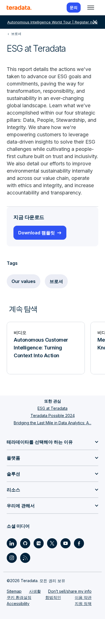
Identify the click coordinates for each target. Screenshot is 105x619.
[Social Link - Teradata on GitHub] (25, 543)
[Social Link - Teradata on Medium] (39, 543)
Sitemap (14, 591)
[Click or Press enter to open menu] (90, 7)
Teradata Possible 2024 (53, 415)
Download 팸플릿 (36, 232)
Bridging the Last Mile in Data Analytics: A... (52, 422)
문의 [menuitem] (74, 7)
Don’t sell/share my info (70, 591)
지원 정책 (83, 603)
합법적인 (53, 597)
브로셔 (56, 281)
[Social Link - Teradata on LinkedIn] (12, 543)
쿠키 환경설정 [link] (19, 597)
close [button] (95, 22)
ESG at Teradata (52, 408)
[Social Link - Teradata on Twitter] (52, 543)
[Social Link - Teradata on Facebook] (79, 543)
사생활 (35, 591)
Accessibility (18, 603)
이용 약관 (83, 597)
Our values (23, 281)
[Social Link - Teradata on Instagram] (12, 558)
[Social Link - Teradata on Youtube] (65, 543)
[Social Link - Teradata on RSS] (25, 558)
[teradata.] (19, 7)
